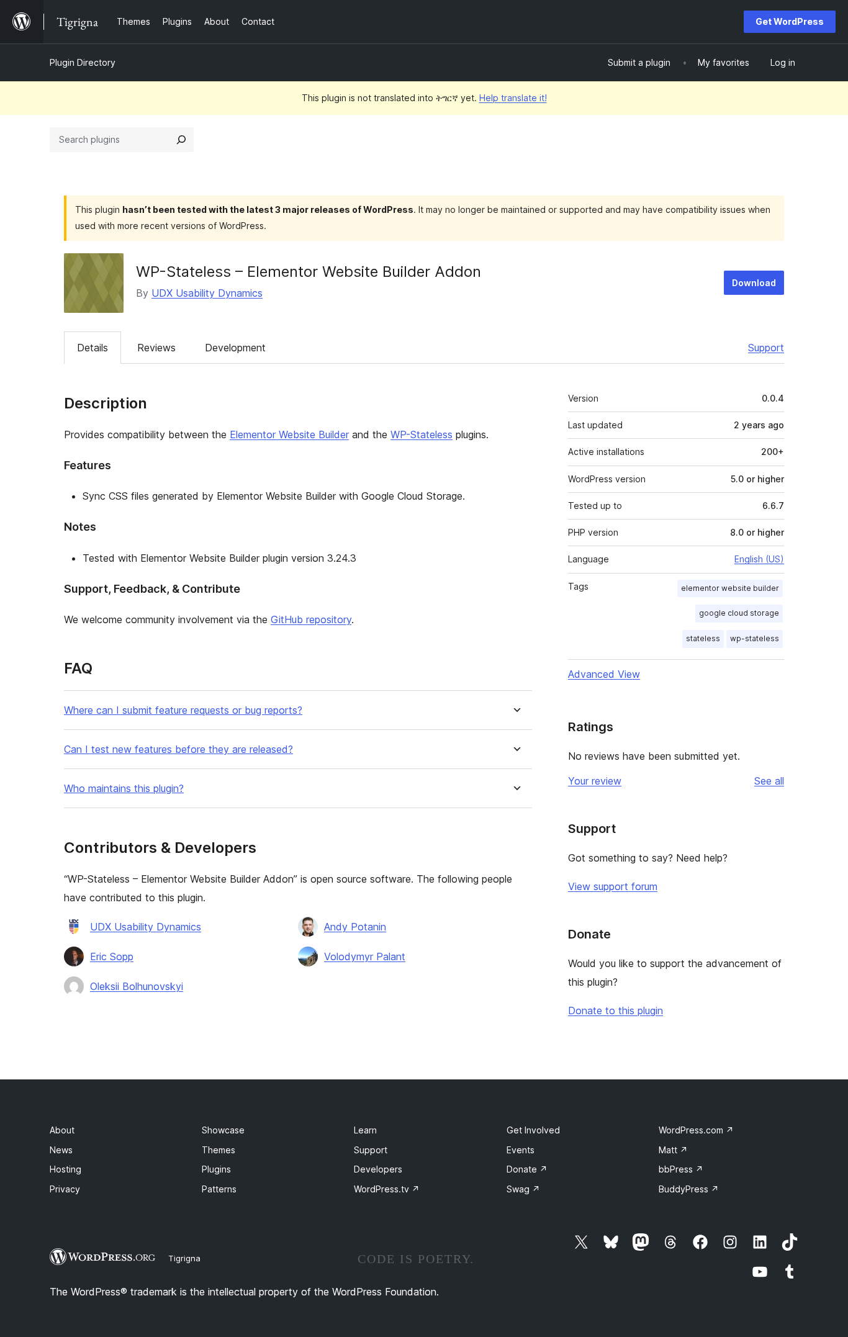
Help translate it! (513, 97)
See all (769, 781)
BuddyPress (689, 1189)
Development (235, 347)
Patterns (219, 1189)
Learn (365, 1130)
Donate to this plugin (615, 1010)
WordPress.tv (387, 1189)
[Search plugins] (181, 139)
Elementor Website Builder (289, 434)
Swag (523, 1189)
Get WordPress (790, 21)
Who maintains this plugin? (124, 789)
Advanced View (604, 674)
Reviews (156, 347)
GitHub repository (311, 619)
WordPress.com (696, 1130)
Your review (594, 781)
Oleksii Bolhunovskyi (136, 986)
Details (92, 347)
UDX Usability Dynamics (207, 293)
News (61, 1150)
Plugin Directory (82, 62)
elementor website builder (730, 588)
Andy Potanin (355, 927)
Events (521, 1150)
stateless (703, 638)
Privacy (65, 1189)
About (62, 1130)
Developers (378, 1169)
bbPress (681, 1169)
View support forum (612, 886)
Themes (218, 1150)
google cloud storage (739, 613)
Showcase (223, 1130)
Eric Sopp (111, 956)
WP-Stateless (421, 434)
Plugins (216, 1169)
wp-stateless (754, 638)
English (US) (759, 559)
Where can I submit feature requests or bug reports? (183, 710)
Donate (527, 1169)
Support (766, 347)
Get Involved (533, 1130)
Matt (673, 1150)
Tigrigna (184, 1258)
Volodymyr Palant (364, 956)
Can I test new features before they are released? (178, 749)
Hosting (65, 1169)
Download (754, 282)
